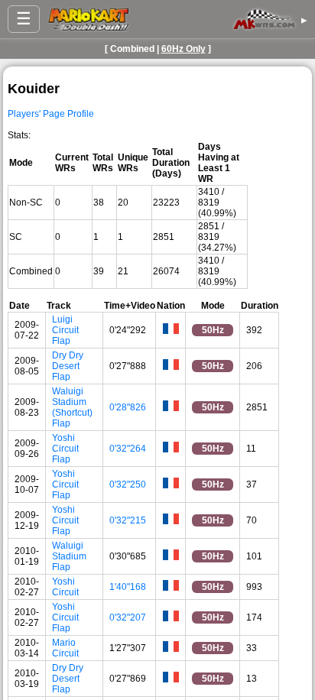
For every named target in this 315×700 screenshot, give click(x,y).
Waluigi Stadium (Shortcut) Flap (72, 407)
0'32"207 (127, 617)
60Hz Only (183, 49)
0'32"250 (127, 484)
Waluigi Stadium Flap (69, 556)
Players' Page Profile (51, 114)
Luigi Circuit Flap (65, 330)
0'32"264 (127, 448)
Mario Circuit (65, 648)
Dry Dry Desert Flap (67, 366)
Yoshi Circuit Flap (65, 449)
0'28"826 (127, 407)
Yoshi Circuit (65, 587)
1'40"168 (127, 587)
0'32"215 (127, 520)
